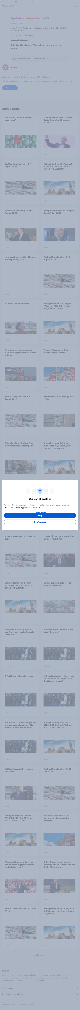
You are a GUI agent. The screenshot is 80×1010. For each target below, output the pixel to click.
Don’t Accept (40, 522)
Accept (40, 516)
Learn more (36, 508)
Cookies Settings (40, 512)
